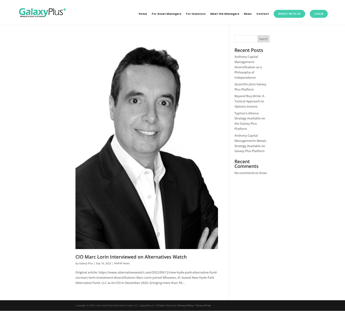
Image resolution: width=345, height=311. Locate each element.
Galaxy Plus (86, 263)
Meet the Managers (224, 14)
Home (143, 14)
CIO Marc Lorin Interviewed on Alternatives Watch (131, 257)
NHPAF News (122, 263)
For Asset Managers (166, 14)
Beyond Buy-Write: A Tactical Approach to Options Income (249, 101)
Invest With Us (289, 14)
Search (263, 39)
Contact (262, 14)
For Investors (196, 14)
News (248, 14)
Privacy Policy (185, 305)
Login (318, 14)
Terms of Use (203, 305)
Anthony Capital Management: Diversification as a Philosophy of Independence (248, 67)
